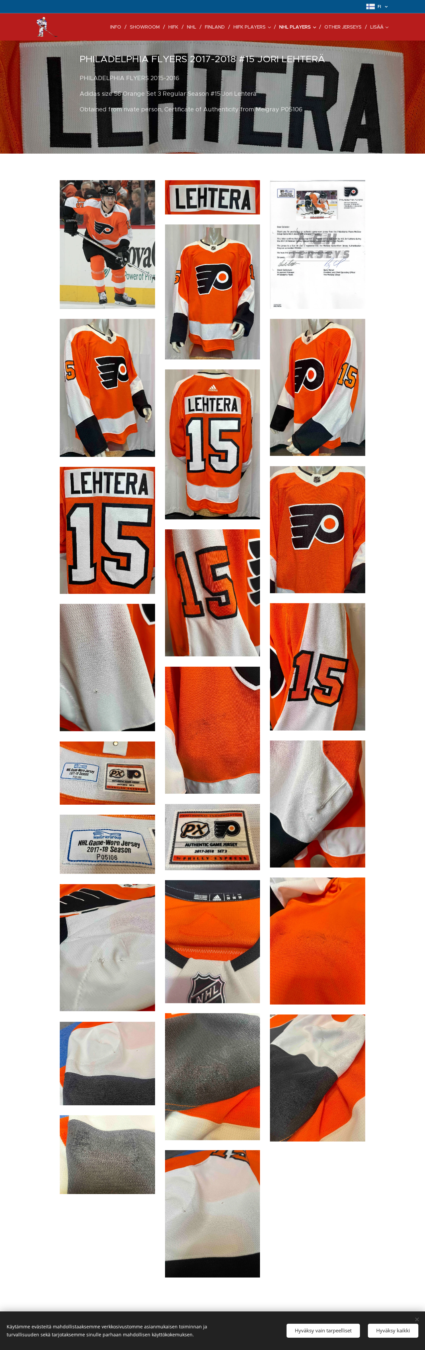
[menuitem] (118, 27)
